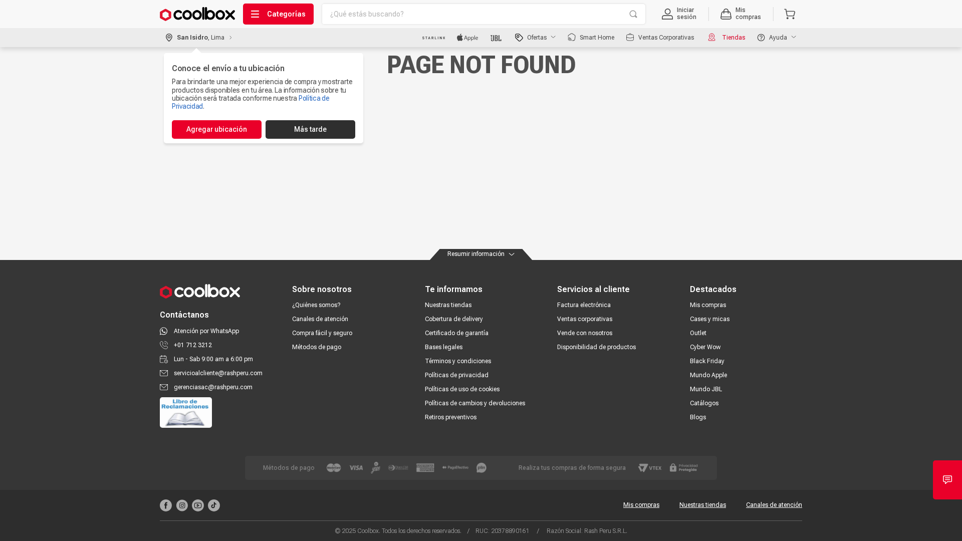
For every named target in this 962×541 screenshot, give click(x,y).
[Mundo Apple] (468, 37)
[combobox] (484, 14)
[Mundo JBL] (497, 37)
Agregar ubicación (216, 129)
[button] (679, 14)
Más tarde (310, 129)
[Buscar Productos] (633, 14)
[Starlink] (433, 37)
